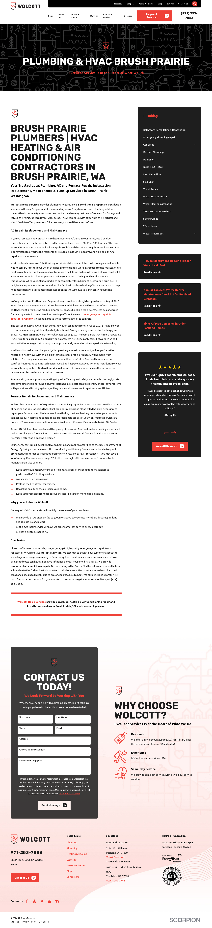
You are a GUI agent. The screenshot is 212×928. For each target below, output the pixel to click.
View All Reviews (166, 446)
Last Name (61, 717)
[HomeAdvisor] (42, 901)
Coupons (130, 4)
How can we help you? (30, 760)
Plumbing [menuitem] (94, 16)
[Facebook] (27, 901)
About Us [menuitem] (61, 15)
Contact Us (183, 4)
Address (23, 739)
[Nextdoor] (57, 901)
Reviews (170, 4)
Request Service (151, 16)
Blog (160, 4)
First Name (24, 717)
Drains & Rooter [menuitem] (75, 15)
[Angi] (34, 901)
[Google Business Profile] (49, 901)
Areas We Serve (146, 4)
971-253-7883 (26, 852)
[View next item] (173, 432)
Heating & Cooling (77, 853)
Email (59, 728)
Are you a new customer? (32, 749)
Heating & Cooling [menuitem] (107, 15)
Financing (118, 4)
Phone (22, 728)
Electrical (72, 859)
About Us (72, 842)
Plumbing (72, 848)
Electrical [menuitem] (128, 16)
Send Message (50, 805)
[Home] (25, 6)
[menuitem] (169, 130)
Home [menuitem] (50, 16)
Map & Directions (115, 857)
